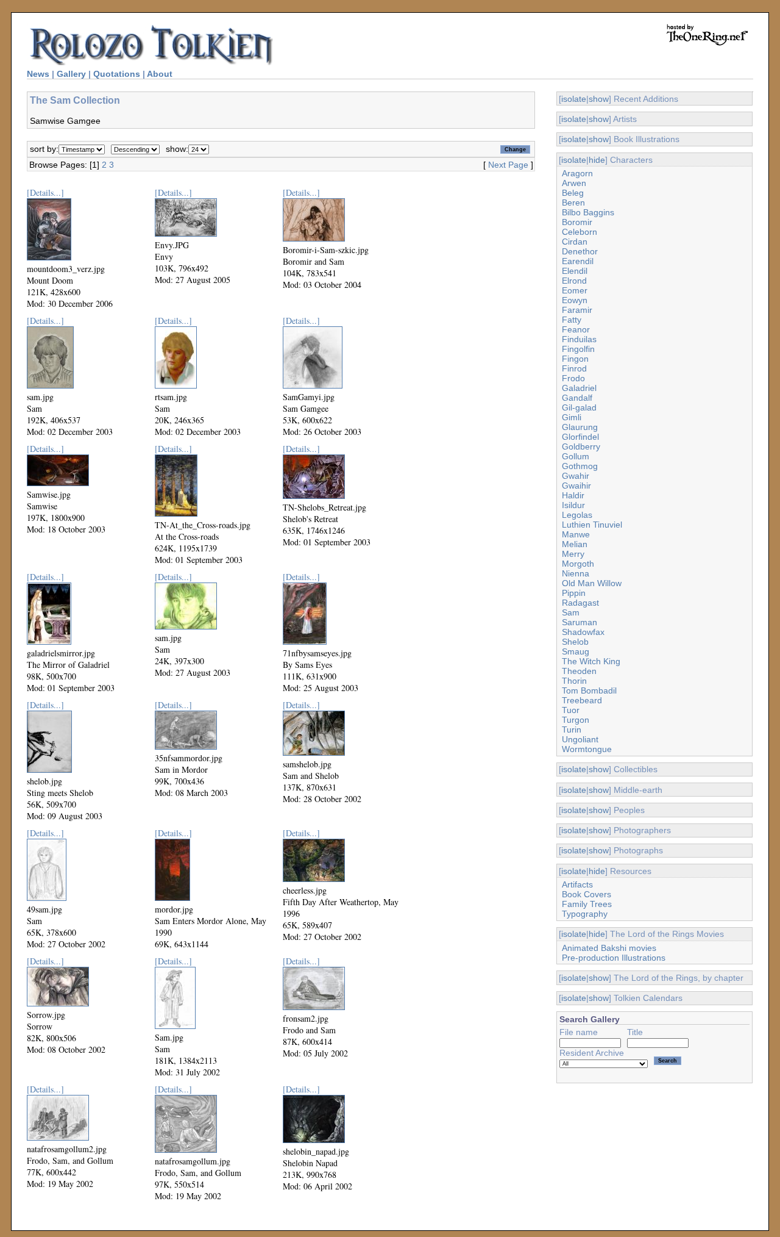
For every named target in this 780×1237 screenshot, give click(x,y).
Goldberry (581, 446)
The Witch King (591, 661)
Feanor (576, 329)
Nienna (575, 573)
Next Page (508, 165)
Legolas (577, 515)
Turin (571, 729)
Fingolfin (578, 349)
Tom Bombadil (589, 690)
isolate (573, 99)
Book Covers (586, 894)
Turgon (575, 720)
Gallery (71, 74)
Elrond (574, 280)
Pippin (574, 593)
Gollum (575, 456)
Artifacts (577, 884)
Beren (573, 202)
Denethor (580, 251)
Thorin (574, 681)
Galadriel (579, 388)
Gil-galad (579, 407)
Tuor (571, 710)
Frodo (573, 378)
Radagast (580, 603)
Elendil (574, 271)
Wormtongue (587, 749)
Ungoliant (580, 739)
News (38, 74)
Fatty (571, 319)
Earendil (578, 261)
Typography (585, 914)
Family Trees (587, 904)
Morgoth (578, 563)
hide (597, 160)
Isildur (573, 505)
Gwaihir (576, 485)
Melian (574, 544)
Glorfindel (580, 437)
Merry (573, 554)
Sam (571, 612)
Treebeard (582, 700)
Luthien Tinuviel (592, 524)
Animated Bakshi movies (609, 948)
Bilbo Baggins (588, 212)
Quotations (116, 74)
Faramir (577, 310)
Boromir (577, 222)
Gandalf (577, 398)
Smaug (575, 651)
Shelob (575, 642)
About (159, 74)
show (599, 99)
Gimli (571, 417)
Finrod (574, 368)
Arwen (574, 183)
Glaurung (580, 427)
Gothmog (580, 466)
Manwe (576, 534)
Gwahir (575, 476)
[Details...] (45, 192)
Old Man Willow (592, 583)
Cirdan (574, 241)
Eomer (574, 290)
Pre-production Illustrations (613, 958)
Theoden (579, 671)
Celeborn (579, 232)
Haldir (573, 495)
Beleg (573, 193)
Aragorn (577, 173)
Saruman (579, 622)
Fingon (575, 359)
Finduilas (579, 339)
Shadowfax (583, 632)
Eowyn (574, 300)
